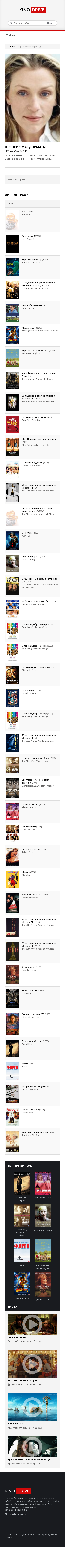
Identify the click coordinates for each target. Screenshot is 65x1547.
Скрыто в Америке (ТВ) (33, 1014)
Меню (11, 35)
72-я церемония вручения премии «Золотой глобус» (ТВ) (39, 284)
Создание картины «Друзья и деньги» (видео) (37, 510)
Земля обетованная (32, 305)
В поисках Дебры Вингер (34, 624)
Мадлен (26, 872)
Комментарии (16, 179)
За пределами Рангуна (33, 1086)
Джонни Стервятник (32, 894)
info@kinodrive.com (18, 1514)
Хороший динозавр (32, 259)
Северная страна (30, 556)
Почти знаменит (30, 804)
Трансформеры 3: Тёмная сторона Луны (30, 1459)
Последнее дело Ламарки (35, 667)
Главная (11, 46)
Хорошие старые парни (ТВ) (36, 1132)
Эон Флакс (27, 532)
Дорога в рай (28, 966)
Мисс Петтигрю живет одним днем (39, 439)
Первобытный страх (32, 1041)
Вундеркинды (29, 826)
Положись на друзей (32, 462)
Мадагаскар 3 (29, 327)
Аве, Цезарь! (28, 236)
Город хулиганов (30, 1109)
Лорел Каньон (29, 690)
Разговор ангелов (31, 849)
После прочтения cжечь (34, 417)
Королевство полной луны (35, 350)
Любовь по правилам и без (36, 601)
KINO (31, 10)
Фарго (25, 1063)
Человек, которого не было (36, 758)
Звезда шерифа (30, 990)
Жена (24, 211)
